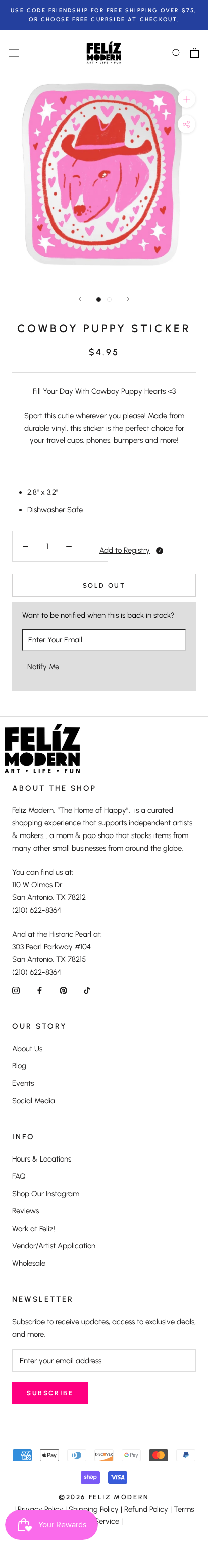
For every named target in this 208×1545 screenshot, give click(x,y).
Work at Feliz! (33, 1228)
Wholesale (28, 1263)
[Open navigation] (14, 53)
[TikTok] (87, 990)
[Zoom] (186, 99)
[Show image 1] (98, 299)
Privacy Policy (40, 1509)
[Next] (128, 299)
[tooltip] (159, 550)
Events (23, 1083)
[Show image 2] (109, 299)
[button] (95, 550)
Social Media (33, 1100)
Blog (19, 1065)
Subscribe (50, 1393)
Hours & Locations (41, 1159)
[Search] (176, 52)
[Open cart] (194, 53)
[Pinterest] (63, 990)
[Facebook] (39, 990)
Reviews (25, 1210)
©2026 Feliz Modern (104, 1497)
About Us (27, 1048)
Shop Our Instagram (45, 1193)
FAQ (19, 1176)
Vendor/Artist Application (53, 1245)
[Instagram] (16, 990)
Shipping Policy (94, 1509)
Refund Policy (146, 1509)
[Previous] (79, 299)
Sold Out (104, 585)
